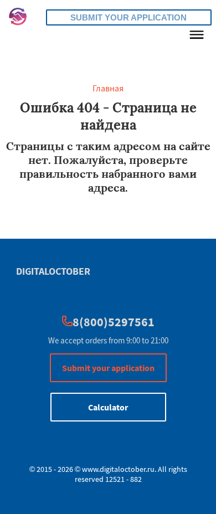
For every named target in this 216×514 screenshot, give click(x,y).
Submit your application (128, 17)
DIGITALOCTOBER (53, 271)
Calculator (108, 407)
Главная (108, 88)
